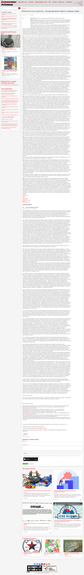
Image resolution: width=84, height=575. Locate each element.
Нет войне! (31, 2)
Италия (24, 197)
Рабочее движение (26, 195)
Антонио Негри (25, 199)
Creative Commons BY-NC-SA (53, 571)
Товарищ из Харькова (67, 556)
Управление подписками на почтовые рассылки (9, 84)
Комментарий (25, 444)
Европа (24, 196)
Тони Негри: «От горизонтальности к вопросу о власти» (9, 21)
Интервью (24, 8)
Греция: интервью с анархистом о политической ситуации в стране (9, 28)
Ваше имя (24, 441)
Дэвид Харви (25, 201)
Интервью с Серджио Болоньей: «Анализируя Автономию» (9, 14)
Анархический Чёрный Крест (8, 32)
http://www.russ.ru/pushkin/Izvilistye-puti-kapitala (38, 428)
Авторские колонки (29, 468)
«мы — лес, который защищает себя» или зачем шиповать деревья (52, 553)
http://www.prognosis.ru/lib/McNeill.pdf (29, 413)
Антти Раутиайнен (57, 522)
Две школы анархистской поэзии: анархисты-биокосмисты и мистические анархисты (9, 94)
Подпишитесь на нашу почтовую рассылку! (8, 82)
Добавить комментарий (26, 202)
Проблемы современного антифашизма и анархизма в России (31, 553)
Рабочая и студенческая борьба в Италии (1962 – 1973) (9, 16)
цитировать (28, 436)
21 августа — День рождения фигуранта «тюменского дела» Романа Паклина (10, 70)
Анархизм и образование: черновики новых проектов (10, 98)
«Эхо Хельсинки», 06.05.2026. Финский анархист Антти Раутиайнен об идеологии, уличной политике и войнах (67, 521)
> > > (10, 130)
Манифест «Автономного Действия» (43, 572)
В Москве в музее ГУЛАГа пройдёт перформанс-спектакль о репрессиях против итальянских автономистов (9, 19)
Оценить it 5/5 (27, 434)
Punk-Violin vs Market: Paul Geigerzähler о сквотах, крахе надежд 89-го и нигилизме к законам (9, 91)
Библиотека (61, 2)
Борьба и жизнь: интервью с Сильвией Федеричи (9, 25)
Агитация (54, 2)
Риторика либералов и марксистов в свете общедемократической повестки (36, 524)
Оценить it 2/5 (24, 434)
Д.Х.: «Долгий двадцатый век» (31, 207)
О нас (36, 572)
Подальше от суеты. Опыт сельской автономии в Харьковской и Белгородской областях (72, 553)
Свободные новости (29, 538)
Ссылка (24, 208)
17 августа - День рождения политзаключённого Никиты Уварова (9, 48)
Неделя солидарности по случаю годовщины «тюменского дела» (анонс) (9, 128)
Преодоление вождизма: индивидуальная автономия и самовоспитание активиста (65, 491)
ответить (24, 436)
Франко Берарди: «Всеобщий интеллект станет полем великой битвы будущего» (9, 24)
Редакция (31, 14)
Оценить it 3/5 (25, 434)
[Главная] (9, 3)
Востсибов (25, 492)
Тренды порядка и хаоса (41, 2)
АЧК (49, 2)
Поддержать (69, 2)
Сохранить (25, 463)
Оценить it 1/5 (23, 434)
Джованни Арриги (25, 198)
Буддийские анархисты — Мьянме (7, 119)
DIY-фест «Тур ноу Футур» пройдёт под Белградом (10, 114)
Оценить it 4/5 (26, 434)
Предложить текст (22, 2)
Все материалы (7, 89)
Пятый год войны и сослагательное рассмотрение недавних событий (37, 490)
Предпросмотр (31, 463)
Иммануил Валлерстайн (26, 200)
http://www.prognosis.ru (27, 408)
